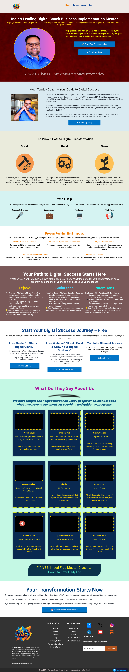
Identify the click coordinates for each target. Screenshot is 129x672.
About (83, 5)
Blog (90, 5)
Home (67, 5)
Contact (76, 5)
